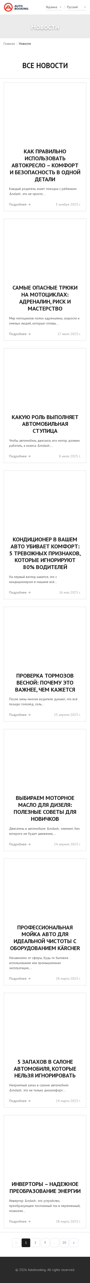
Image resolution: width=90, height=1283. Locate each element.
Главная (9, 43)
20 (64, 1242)
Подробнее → (20, 204)
